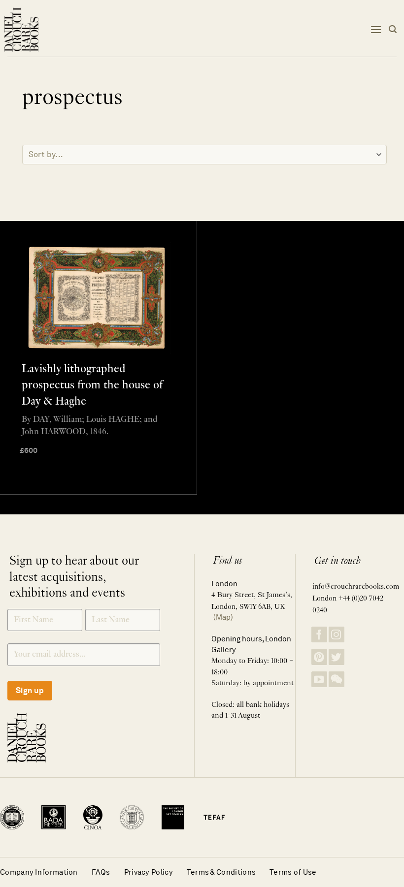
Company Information (39, 872)
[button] (376, 29)
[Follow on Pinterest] (319, 657)
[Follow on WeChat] (336, 679)
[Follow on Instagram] (336, 635)
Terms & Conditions (221, 872)
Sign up (30, 690)
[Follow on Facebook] (319, 635)
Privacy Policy (148, 872)
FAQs (101, 872)
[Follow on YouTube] (319, 679)
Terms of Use (293, 872)
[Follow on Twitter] (336, 657)
